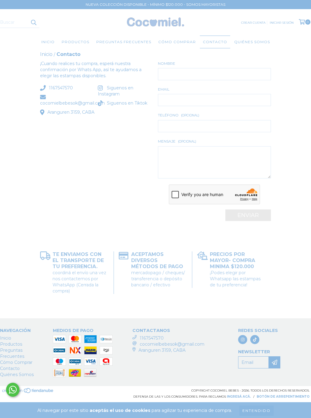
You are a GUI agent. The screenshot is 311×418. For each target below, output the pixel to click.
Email (163, 89)
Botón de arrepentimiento (283, 397)
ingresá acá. (239, 397)
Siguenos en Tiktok (127, 103)
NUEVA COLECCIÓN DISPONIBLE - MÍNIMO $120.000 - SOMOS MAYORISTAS (155, 4)
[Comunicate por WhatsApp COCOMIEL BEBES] (12, 390)
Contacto (215, 42)
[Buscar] (33, 22)
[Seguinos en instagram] (242, 339)
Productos (75, 42)
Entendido (256, 410)
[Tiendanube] (28, 393)
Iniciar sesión (282, 23)
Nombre (166, 63)
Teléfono (178, 115)
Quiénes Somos (252, 42)
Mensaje (177, 141)
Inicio (48, 42)
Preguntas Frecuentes (123, 42)
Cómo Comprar (177, 42)
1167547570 (61, 88)
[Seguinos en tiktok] (254, 339)
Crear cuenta (253, 23)
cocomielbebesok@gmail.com (72, 103)
